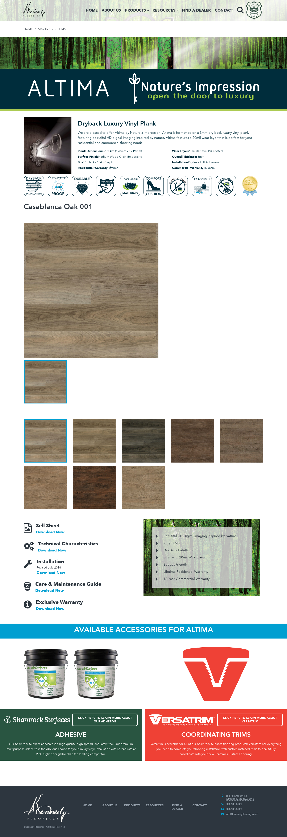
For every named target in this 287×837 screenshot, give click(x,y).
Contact (224, 10)
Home (92, 10)
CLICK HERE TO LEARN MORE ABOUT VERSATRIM (250, 719)
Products (135, 10)
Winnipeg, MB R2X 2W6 (240, 798)
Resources (164, 10)
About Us (111, 10)
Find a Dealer (196, 10)
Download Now (50, 532)
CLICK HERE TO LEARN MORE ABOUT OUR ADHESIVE (105, 719)
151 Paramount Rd (236, 795)
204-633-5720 (234, 804)
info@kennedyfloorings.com (242, 814)
